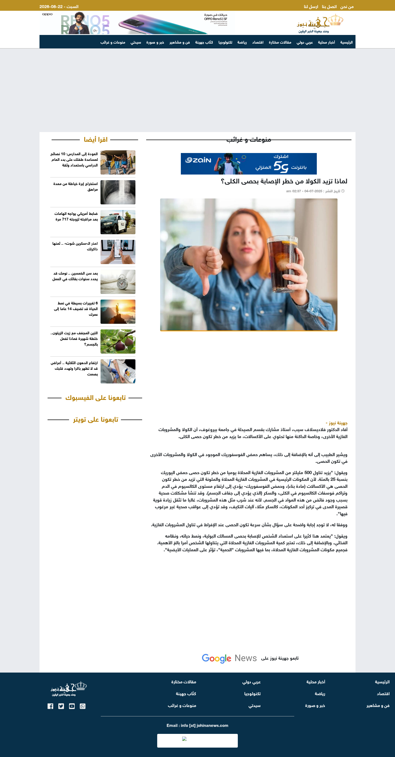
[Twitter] (61, 705)
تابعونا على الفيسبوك (96, 396)
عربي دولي (305, 41)
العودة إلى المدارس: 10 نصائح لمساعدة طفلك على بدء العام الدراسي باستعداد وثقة (74, 159)
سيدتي (136, 41)
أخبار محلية (326, 41)
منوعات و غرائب (112, 41)
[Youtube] (72, 705)
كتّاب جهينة (204, 41)
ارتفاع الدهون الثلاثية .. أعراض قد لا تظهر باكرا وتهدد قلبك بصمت (74, 368)
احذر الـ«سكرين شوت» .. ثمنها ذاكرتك (75, 245)
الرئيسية (346, 41)
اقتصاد (258, 41)
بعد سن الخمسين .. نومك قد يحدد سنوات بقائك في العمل (75, 275)
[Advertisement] (197, 90)
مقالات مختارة (280, 41)
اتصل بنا (329, 5)
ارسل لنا (311, 5)
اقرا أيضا (95, 138)
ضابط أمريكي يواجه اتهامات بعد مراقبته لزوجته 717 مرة (76, 215)
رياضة (242, 41)
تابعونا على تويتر (95, 418)
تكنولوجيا (225, 41)
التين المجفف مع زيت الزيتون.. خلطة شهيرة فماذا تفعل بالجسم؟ (74, 338)
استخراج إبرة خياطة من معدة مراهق (75, 186)
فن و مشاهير (180, 41)
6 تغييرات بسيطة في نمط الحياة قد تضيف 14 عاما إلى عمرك (76, 308)
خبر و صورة (155, 41)
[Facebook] (50, 705)
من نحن (347, 5)
